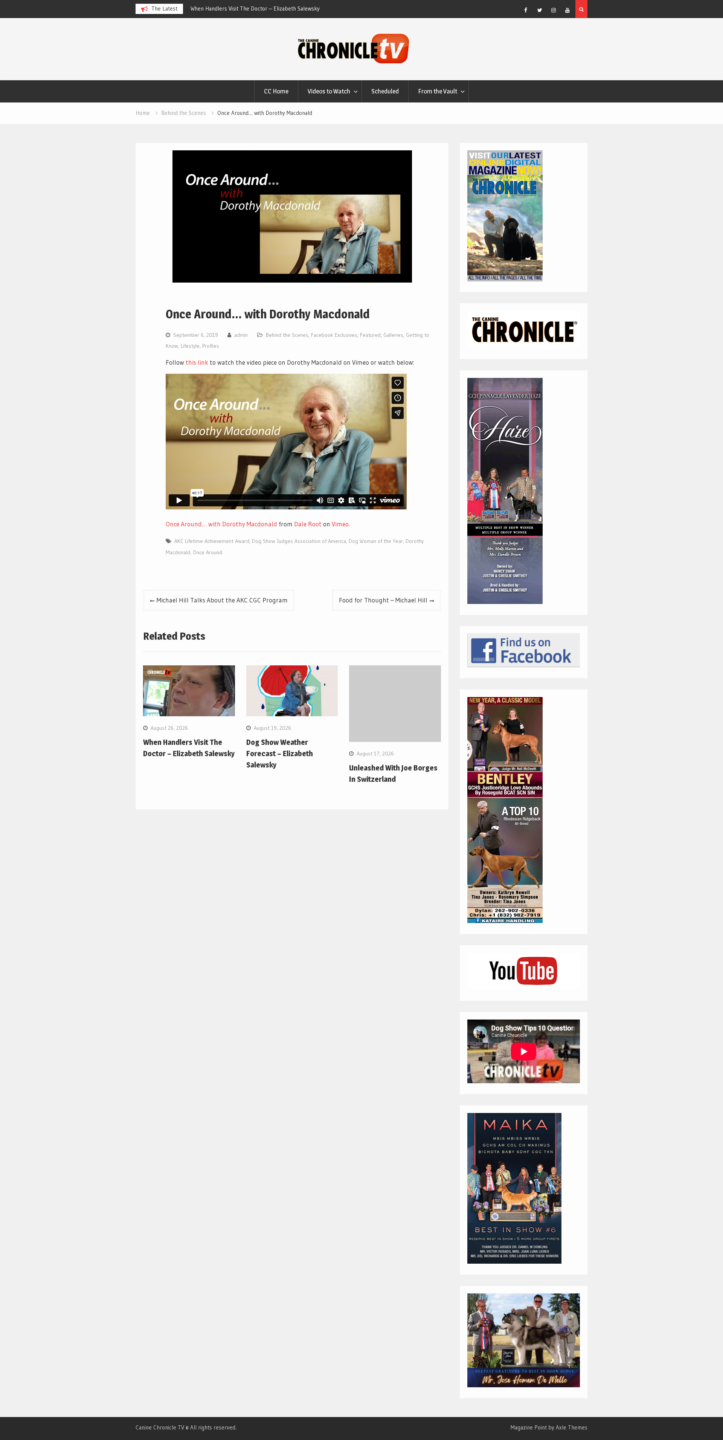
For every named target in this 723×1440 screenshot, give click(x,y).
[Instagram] (554, 10)
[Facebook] (526, 10)
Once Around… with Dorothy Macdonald (221, 524)
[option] (258, 9)
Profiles (210, 345)
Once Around (207, 552)
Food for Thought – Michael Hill (383, 600)
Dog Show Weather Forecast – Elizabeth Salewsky (251, 8)
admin (241, 335)
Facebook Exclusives (334, 335)
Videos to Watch (329, 91)
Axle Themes (571, 1427)
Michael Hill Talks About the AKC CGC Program (222, 600)
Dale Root (308, 524)
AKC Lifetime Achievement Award (211, 541)
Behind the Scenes (287, 335)
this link (197, 362)
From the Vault (437, 91)
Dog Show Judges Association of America (299, 541)
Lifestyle (190, 345)
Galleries (393, 335)
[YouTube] (567, 10)
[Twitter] (540, 10)
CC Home (276, 91)
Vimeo (340, 524)
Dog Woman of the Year (376, 541)
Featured (370, 335)
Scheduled (385, 91)
